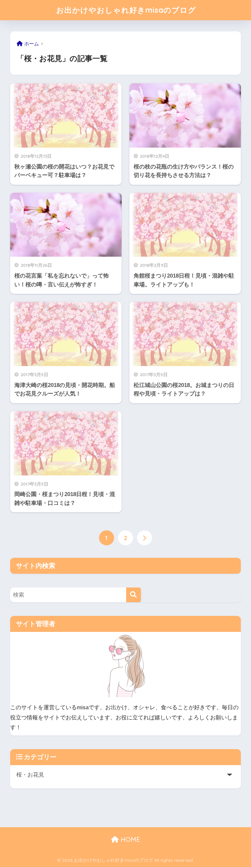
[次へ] (144, 537)
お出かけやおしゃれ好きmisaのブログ (126, 10)
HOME (129, 839)
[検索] (133, 594)
